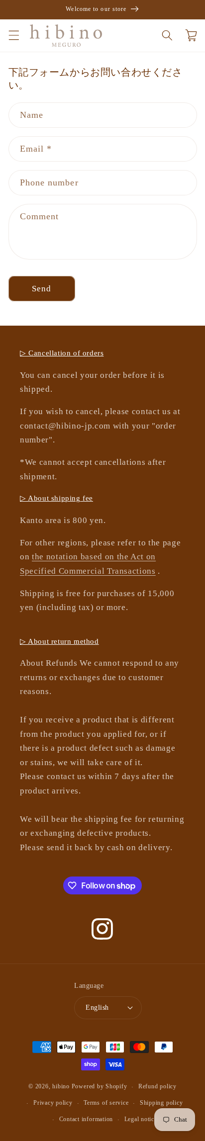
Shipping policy (161, 1102)
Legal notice (140, 1119)
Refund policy (157, 1086)
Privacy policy (53, 1102)
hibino (61, 1086)
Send (41, 288)
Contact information (86, 1119)
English (97, 1007)
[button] (13, 35)
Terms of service (106, 1102)
